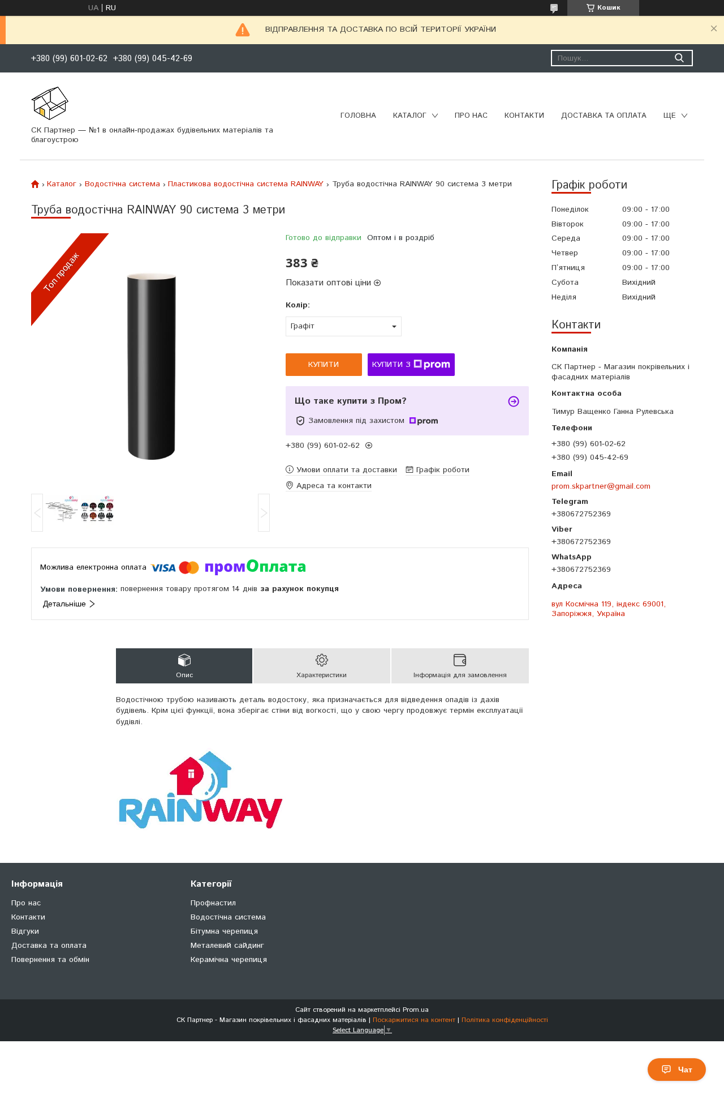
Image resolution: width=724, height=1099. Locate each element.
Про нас (471, 115)
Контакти (524, 115)
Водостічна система (122, 184)
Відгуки (25, 931)
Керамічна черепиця (229, 959)
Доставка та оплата (604, 115)
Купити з (391, 364)
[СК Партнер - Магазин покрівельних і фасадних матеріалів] (49, 103)
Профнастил (213, 903)
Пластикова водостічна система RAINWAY (246, 184)
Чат (685, 1069)
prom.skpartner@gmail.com (600, 486)
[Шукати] (679, 58)
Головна (358, 115)
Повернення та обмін (50, 959)
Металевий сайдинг (227, 945)
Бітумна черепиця (224, 931)
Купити (323, 364)
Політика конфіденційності (505, 1020)
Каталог (409, 115)
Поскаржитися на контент (414, 1020)
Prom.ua (416, 1010)
